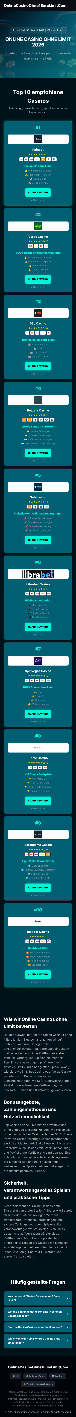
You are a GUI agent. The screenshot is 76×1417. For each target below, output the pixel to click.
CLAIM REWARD (38, 192)
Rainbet (38, 149)
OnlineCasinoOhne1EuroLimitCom (35, 5)
